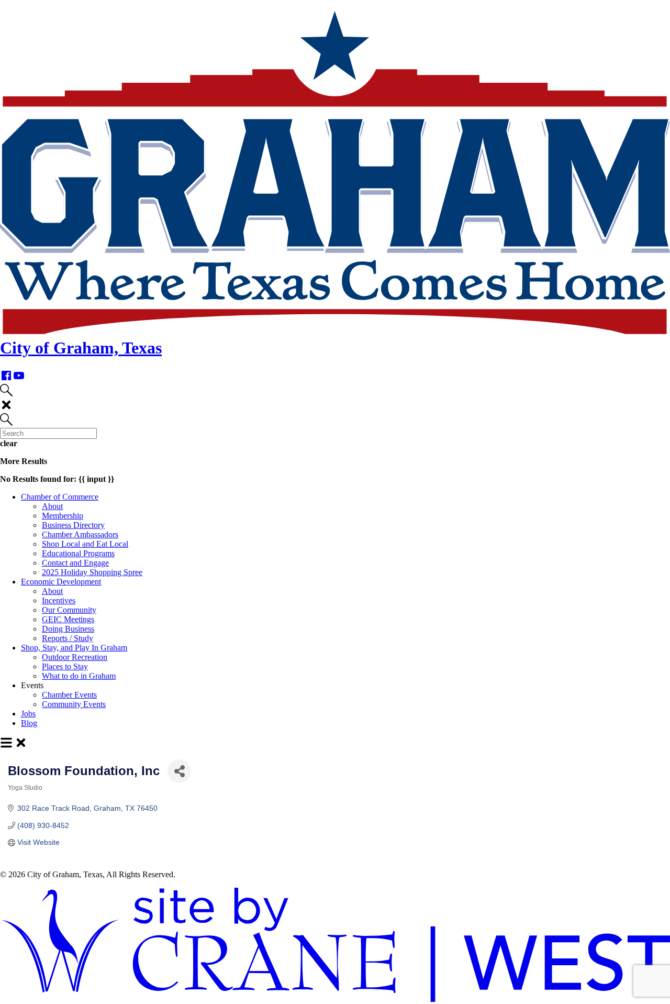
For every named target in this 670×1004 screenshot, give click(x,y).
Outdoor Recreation (74, 657)
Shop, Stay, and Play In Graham (74, 647)
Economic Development (61, 581)
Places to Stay (65, 666)
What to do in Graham (79, 675)
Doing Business (68, 628)
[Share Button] (179, 771)
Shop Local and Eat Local (85, 543)
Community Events (74, 704)
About (52, 506)
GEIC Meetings (68, 619)
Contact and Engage (75, 562)
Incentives (58, 600)
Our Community (69, 609)
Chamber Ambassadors (80, 534)
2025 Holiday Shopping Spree (92, 572)
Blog (29, 723)
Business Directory (73, 525)
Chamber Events (69, 694)
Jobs (28, 713)
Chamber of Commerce (59, 496)
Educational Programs (78, 553)
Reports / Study (67, 638)
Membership (62, 515)
